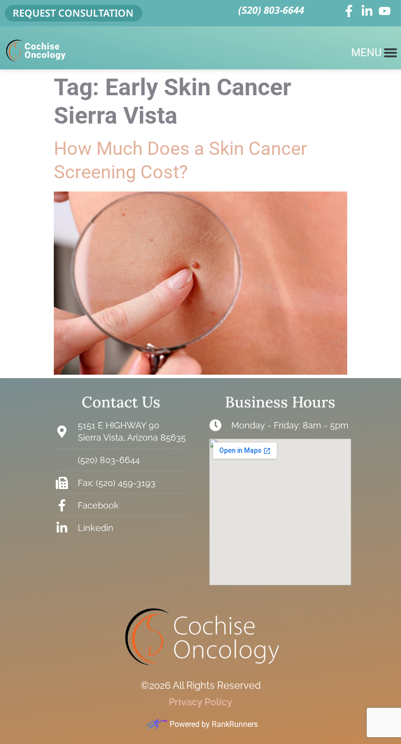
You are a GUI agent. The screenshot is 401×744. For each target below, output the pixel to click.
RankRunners (235, 724)
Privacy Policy (200, 702)
